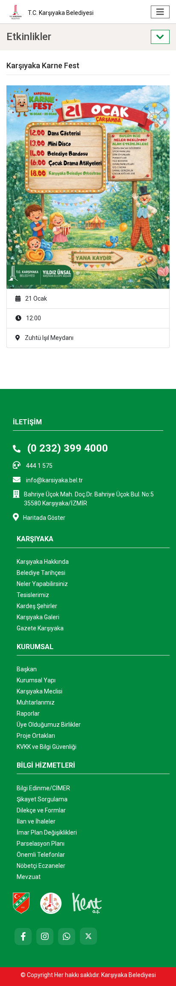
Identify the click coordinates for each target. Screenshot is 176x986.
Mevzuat (29, 876)
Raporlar (28, 713)
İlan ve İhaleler (36, 821)
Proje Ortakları (36, 735)
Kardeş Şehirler (37, 606)
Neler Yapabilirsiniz (42, 583)
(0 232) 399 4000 (66, 448)
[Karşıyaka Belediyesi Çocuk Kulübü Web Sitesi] (51, 902)
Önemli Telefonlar (41, 854)
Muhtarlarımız (36, 702)
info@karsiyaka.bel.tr (54, 480)
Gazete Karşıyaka (40, 628)
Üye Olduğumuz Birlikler (49, 724)
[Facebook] (23, 936)
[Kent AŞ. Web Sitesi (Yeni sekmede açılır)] (87, 902)
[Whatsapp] (66, 936)
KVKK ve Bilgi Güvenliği (46, 746)
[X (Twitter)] (88, 936)
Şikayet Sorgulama (42, 799)
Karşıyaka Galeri (38, 617)
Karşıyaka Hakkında (43, 561)
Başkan (27, 669)
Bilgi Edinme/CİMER (43, 788)
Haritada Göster (44, 517)
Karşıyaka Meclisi (39, 691)
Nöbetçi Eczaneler (41, 865)
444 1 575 (39, 465)
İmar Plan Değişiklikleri (47, 832)
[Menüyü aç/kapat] (160, 12)
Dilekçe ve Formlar (41, 810)
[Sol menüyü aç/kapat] (160, 37)
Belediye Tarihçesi (41, 572)
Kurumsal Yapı (36, 680)
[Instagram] (44, 936)
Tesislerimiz (33, 595)
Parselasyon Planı (41, 843)
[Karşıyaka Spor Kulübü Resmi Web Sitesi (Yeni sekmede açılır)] (21, 902)
